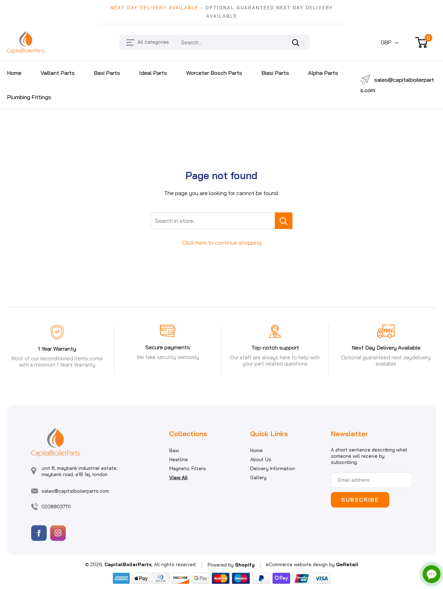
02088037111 (56, 506)
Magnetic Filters (187, 468)
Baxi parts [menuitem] (107, 72)
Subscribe (360, 499)
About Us (260, 459)
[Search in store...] (283, 220)
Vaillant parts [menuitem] (57, 72)
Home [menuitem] (14, 72)
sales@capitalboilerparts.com (397, 85)
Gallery (258, 477)
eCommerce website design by (300, 564)
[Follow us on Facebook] (39, 533)
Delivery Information (272, 468)
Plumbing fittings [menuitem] (29, 97)
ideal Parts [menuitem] (153, 72)
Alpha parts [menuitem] (323, 72)
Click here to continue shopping (221, 242)
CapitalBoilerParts (128, 564)
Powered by (231, 565)
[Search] (299, 42)
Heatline (178, 459)
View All (178, 477)
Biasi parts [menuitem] (275, 72)
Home (256, 450)
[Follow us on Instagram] (58, 533)
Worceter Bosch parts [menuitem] (214, 72)
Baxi (174, 450)
